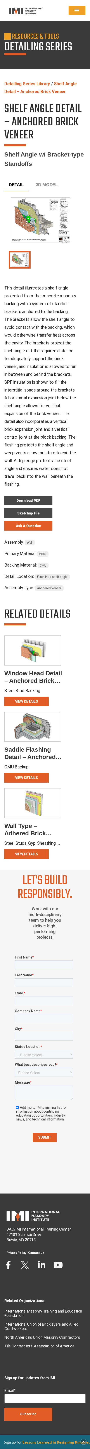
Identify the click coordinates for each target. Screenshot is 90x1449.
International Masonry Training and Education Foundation (43, 1313)
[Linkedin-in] (41, 1265)
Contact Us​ (36, 1253)
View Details (26, 701)
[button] (83, 1441)
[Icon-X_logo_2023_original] (25, 1265)
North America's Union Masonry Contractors (42, 1337)
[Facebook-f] (8, 1265)
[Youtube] (58, 1265)
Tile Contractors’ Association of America (39, 1346)
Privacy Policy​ (16, 1253)
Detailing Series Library (27, 83)
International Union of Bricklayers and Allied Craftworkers (41, 1326)
